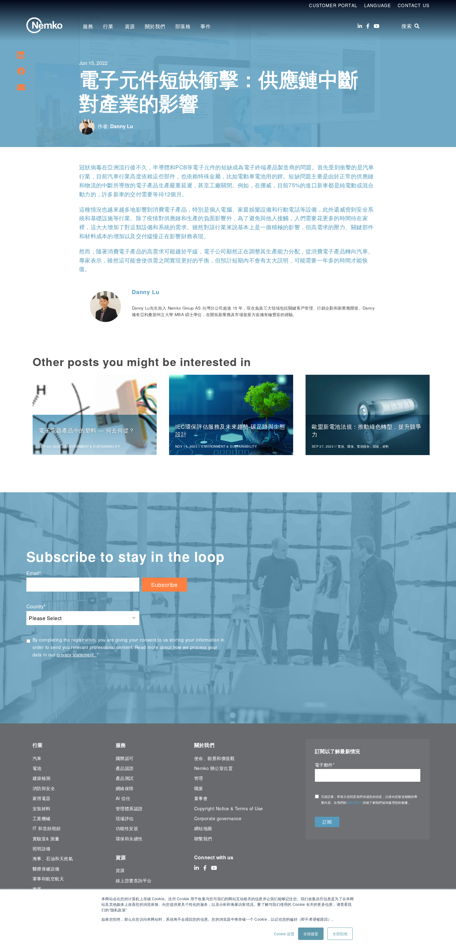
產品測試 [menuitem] (125, 778)
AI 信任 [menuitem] (123, 798)
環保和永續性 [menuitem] (129, 838)
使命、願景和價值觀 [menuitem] (214, 758)
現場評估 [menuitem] (125, 818)
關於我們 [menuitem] (155, 26)
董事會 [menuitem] (201, 798)
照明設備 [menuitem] (42, 848)
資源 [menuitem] (130, 26)
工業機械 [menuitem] (42, 818)
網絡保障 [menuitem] (125, 788)
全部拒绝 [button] (340, 933)
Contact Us (413, 5)
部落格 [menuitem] (183, 26)
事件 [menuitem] (205, 26)
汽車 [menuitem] (37, 758)
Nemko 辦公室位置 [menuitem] (213, 768)
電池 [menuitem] (37, 768)
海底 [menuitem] (37, 889)
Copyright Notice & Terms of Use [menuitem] (228, 808)
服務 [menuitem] (88, 26)
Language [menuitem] (377, 5)
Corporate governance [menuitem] (217, 818)
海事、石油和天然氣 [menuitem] (53, 858)
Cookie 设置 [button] (284, 933)
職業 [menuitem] (198, 788)
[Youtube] (376, 26)
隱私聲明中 (355, 802)
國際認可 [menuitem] (125, 758)
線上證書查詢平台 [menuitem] (134, 880)
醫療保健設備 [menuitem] (46, 868)
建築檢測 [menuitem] (42, 778)
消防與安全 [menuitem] (44, 788)
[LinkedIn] (360, 26)
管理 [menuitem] (198, 778)
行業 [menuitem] (109, 26)
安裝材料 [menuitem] (42, 808)
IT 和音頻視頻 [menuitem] (47, 828)
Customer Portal (333, 5)
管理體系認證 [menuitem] (129, 808)
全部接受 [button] (310, 933)
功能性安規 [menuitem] (127, 828)
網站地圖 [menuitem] (203, 828)
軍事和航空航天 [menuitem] (48, 878)
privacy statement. (77, 654)
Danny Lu (121, 126)
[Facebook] (367, 26)
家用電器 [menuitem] (42, 798)
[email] (21, 86)
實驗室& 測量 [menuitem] (46, 838)
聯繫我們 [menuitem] (203, 838)
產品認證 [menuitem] (125, 768)
